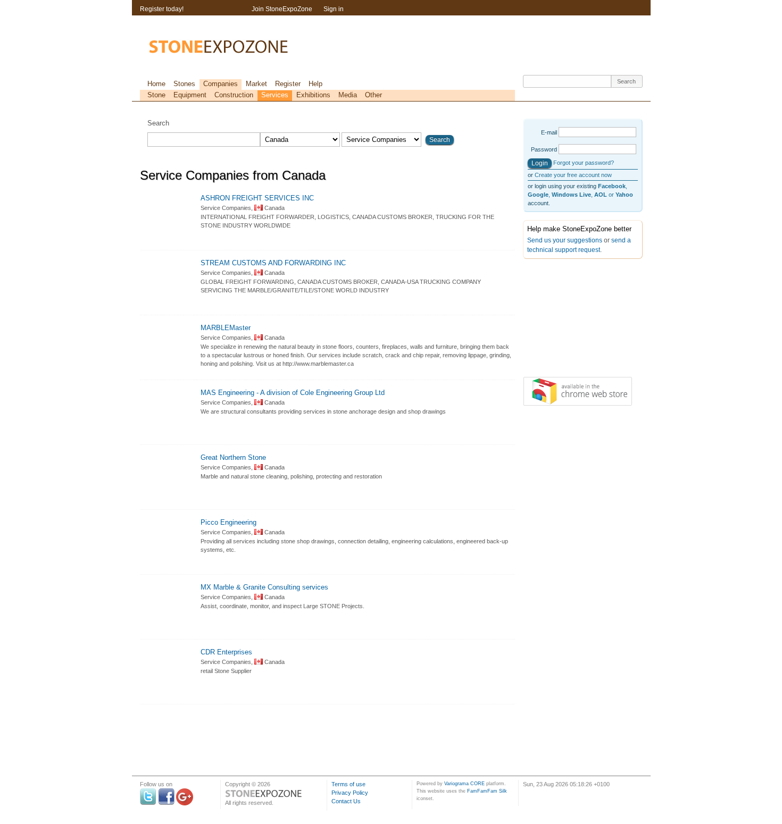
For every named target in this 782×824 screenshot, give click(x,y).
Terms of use (348, 784)
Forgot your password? (583, 162)
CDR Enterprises (226, 652)
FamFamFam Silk (487, 791)
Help (315, 84)
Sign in (333, 9)
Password (544, 149)
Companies (220, 84)
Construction (233, 95)
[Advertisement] (576, 320)
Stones (184, 84)
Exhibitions (313, 95)
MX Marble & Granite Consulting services (264, 587)
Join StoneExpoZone (282, 9)
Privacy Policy (349, 792)
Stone (156, 95)
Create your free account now (573, 175)
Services (274, 95)
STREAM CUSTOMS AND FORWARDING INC (273, 263)
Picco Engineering (228, 522)
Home (156, 84)
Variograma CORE (464, 783)
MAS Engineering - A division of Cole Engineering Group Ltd (293, 393)
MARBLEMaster (226, 328)
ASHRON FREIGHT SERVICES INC (257, 198)
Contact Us (346, 801)
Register (288, 84)
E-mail (549, 132)
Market (256, 84)
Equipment (189, 95)
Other (373, 95)
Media (347, 95)
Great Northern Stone (233, 457)
